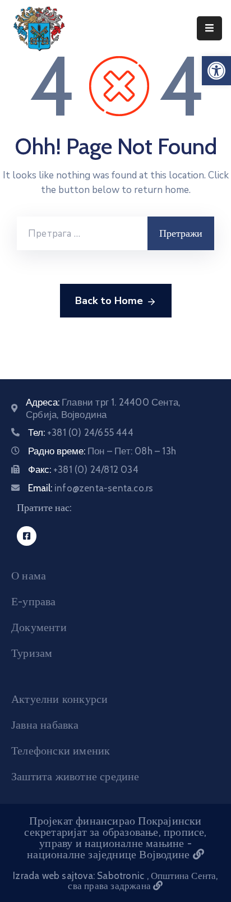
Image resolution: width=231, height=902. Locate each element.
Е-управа (33, 601)
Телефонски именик (60, 750)
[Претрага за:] (82, 233)
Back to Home (109, 300)
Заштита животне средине (75, 776)
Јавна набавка (45, 724)
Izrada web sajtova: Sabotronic (79, 875)
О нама (28, 575)
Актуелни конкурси (59, 699)
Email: (90, 488)
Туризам (31, 653)
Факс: (83, 469)
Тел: (80, 432)
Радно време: (102, 451)
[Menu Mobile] (209, 28)
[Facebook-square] (26, 536)
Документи (39, 627)
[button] (216, 70)
